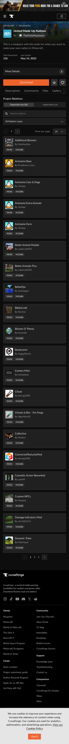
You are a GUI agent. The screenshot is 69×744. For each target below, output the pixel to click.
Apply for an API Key (13, 683)
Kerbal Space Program (14, 643)
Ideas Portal (42, 622)
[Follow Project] (62, 82)
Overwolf (41, 685)
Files (45, 90)
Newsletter (41, 633)
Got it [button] (34, 736)
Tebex (39, 696)
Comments (31, 90)
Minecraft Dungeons (13, 649)
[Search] (6, 114)
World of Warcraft (12, 627)
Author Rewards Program (15, 678)
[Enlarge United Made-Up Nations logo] (7, 33)
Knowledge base (44, 662)
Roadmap (41, 638)
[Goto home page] (11, 16)
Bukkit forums (43, 643)
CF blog (40, 627)
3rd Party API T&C (12, 688)
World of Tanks (10, 654)
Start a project (10, 667)
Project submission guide (15, 672)
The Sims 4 (8, 633)
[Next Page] (17, 131)
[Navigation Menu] (4, 16)
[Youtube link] (17, 599)
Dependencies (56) (19, 104)
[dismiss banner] (64, 4)
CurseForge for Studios (47, 691)
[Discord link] (23, 599)
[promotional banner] (34, 5)
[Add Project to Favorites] (54, 82)
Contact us (41, 672)
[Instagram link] (5, 599)
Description (12, 90)
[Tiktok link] (11, 599)
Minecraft (8, 25)
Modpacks (24, 25)
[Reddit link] (36, 599)
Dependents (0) (50, 104)
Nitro (39, 701)
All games (8, 617)
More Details (12, 71)
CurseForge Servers (45, 649)
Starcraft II (8, 638)
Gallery (56, 90)
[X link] (29, 599)
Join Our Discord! (45, 617)
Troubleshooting (44, 667)
